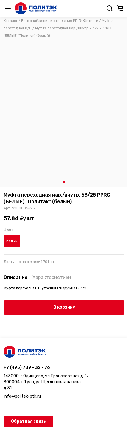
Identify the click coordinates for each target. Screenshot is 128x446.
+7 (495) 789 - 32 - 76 (27, 367)
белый (12, 241)
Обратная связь (28, 421)
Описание (16, 277)
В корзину (64, 307)
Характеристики (51, 277)
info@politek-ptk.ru (22, 396)
